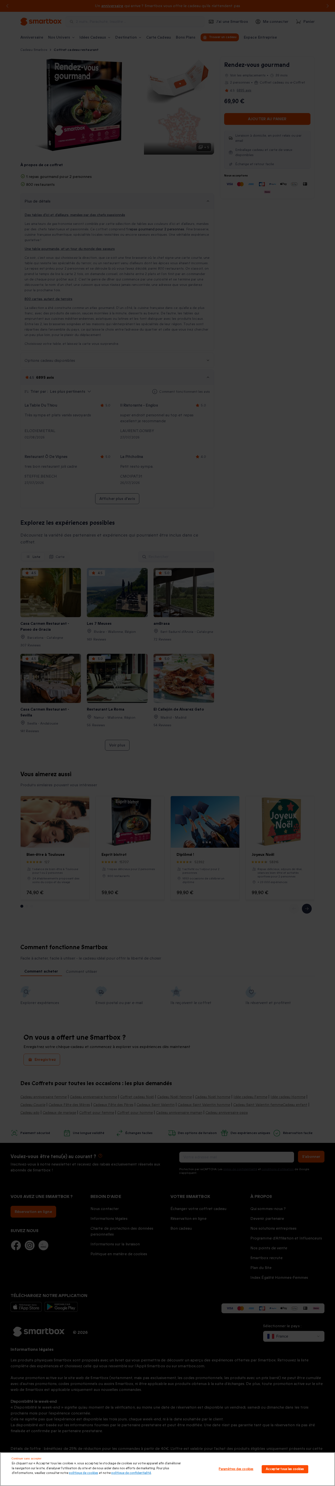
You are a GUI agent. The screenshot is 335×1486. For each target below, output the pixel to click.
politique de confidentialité (131, 1473)
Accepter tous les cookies (285, 1469)
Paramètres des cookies (236, 1469)
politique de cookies (83, 1473)
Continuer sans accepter (27, 1458)
